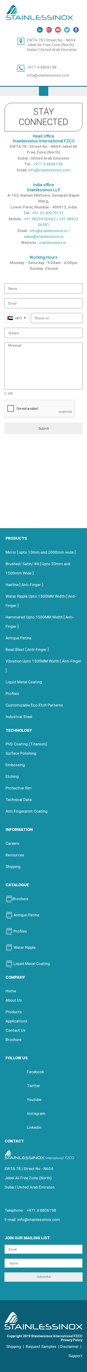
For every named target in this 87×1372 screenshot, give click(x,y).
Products (14, 1011)
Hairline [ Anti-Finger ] (24, 584)
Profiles (12, 693)
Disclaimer (69, 1346)
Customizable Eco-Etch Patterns (34, 705)
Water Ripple (24, 947)
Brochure (20, 898)
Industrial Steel (19, 716)
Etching (12, 776)
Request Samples (41, 1346)
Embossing (15, 765)
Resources (15, 855)
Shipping (13, 866)
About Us (14, 1000)
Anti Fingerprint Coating (27, 811)
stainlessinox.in (52, 242)
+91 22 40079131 (48, 213)
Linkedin (34, 1127)
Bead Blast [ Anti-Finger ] (27, 649)
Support (75, 1355)
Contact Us (16, 1030)
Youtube (34, 1099)
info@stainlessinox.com (48, 75)
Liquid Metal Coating (24, 682)
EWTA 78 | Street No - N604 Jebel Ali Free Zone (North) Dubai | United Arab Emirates (52, 45)
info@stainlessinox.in (48, 230)
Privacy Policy (71, 1340)
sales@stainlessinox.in (44, 236)
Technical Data (19, 799)
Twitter (33, 1085)
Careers (12, 843)
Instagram (36, 1113)
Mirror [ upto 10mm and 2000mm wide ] (41, 552)
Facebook (35, 1071)
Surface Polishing (21, 753)
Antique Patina (18, 638)
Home (11, 991)
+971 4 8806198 (42, 67)
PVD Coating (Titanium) (26, 744)
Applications (16, 1021)
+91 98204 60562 (40, 219)
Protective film (19, 788)
